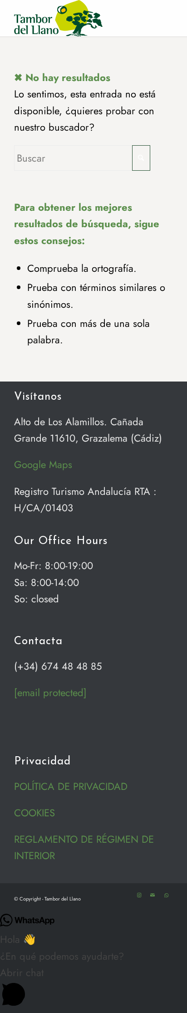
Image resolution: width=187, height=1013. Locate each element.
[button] (93, 988)
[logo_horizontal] (77, 18)
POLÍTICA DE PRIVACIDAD (71, 786)
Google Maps (43, 464)
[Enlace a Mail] (152, 895)
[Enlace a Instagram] (139, 895)
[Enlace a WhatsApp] (166, 895)
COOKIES (34, 812)
